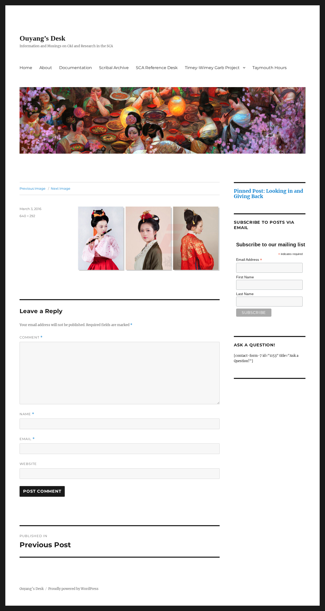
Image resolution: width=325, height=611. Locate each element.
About (45, 67)
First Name (245, 277)
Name (27, 414)
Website (28, 464)
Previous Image (32, 188)
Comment (31, 337)
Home (26, 67)
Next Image (60, 188)
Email (27, 439)
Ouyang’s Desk (43, 38)
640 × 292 (27, 216)
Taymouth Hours (269, 67)
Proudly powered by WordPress (73, 589)
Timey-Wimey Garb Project (212, 67)
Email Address (249, 259)
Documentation (75, 67)
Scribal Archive (114, 67)
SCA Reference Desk (157, 67)
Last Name (245, 294)
